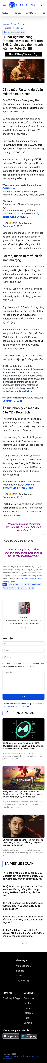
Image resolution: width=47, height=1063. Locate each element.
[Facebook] (12, 592)
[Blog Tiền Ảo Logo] (23, 5)
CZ (21, 584)
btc (17, 584)
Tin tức (13, 24)
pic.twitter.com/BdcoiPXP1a (17, 391)
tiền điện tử (36, 584)
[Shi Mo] (24, 608)
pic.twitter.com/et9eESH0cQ (18, 487)
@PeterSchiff (28, 484)
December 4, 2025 (12, 497)
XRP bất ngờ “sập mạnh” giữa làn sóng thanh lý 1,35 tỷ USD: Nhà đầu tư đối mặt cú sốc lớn (23, 906)
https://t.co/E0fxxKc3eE (15, 216)
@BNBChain (9, 188)
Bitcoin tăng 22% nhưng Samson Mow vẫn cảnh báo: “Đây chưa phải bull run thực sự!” (23, 919)
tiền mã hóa (22, 588)
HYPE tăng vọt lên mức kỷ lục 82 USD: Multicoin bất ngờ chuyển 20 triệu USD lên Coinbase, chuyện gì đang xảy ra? (23, 746)
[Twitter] (18, 592)
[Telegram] (24, 592)
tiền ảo (27, 584)
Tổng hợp (21, 24)
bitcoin (11, 584)
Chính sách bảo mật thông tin (13, 1056)
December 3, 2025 (12, 226)
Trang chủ (6, 24)
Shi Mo (20, 28)
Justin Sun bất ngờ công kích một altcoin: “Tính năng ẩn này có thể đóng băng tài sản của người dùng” (23, 842)
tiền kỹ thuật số (9, 588)
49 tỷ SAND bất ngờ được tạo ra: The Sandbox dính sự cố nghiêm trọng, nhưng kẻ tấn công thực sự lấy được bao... (22, 794)
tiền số (31, 588)
